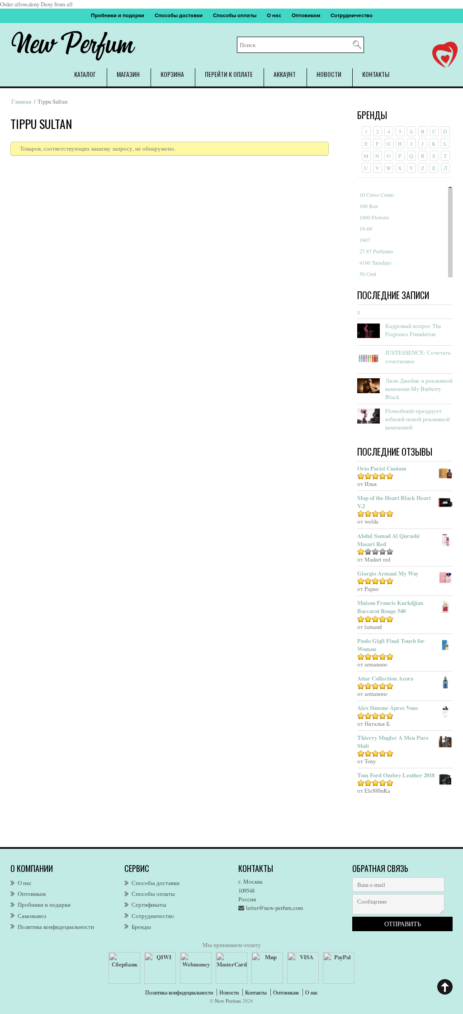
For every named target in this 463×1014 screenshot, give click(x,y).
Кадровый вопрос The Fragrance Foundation (413, 330)
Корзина (172, 74)
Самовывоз (32, 916)
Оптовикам (306, 15)
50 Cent (367, 273)
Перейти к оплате (229, 74)
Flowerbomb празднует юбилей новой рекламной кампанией (417, 419)
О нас (274, 15)
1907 (364, 239)
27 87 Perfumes (376, 251)
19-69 (365, 228)
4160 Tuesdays (375, 262)
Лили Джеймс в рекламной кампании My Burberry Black (419, 388)
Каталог (85, 74)
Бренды (141, 927)
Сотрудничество (352, 15)
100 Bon (368, 205)
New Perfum (228, 1000)
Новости (329, 74)
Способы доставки (179, 15)
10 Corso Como (376, 194)
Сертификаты (149, 904)
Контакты (375, 74)
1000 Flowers (374, 217)
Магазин (128, 74)
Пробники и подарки (117, 15)
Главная (21, 101)
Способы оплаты (234, 15)
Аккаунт (285, 74)
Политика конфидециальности (56, 927)
